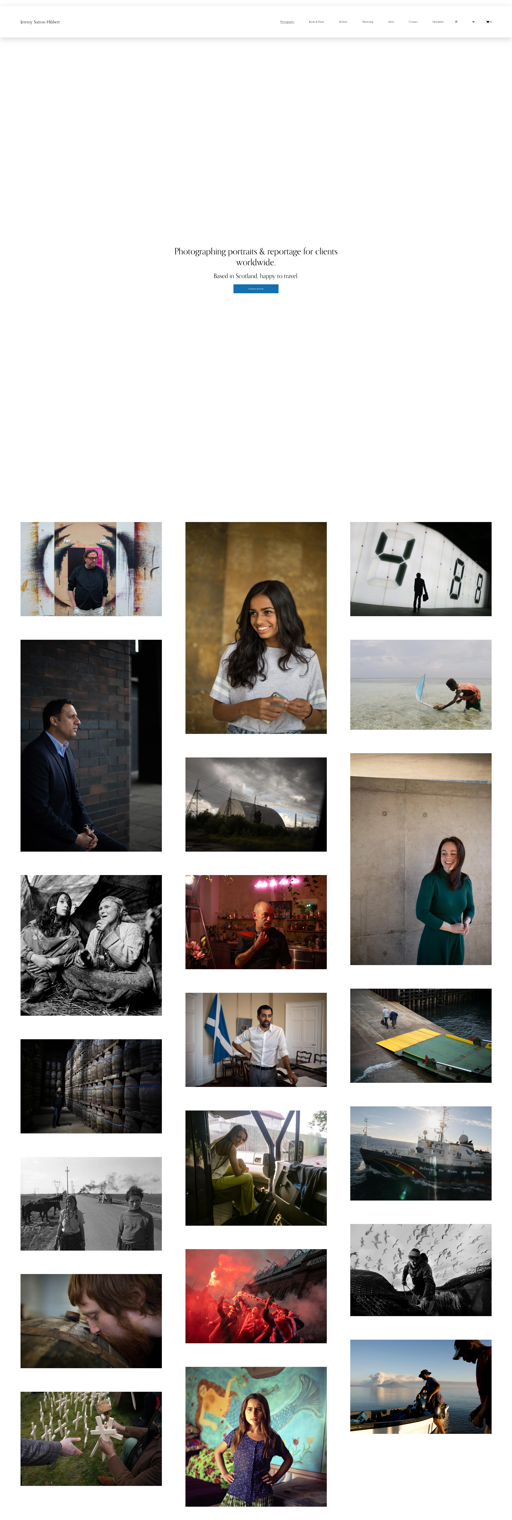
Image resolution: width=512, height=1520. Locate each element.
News (391, 21)
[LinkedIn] (473, 22)
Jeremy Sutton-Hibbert (40, 21)
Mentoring (367, 21)
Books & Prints (316, 21)
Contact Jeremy (256, 288)
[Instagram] (456, 22)
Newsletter (438, 21)
